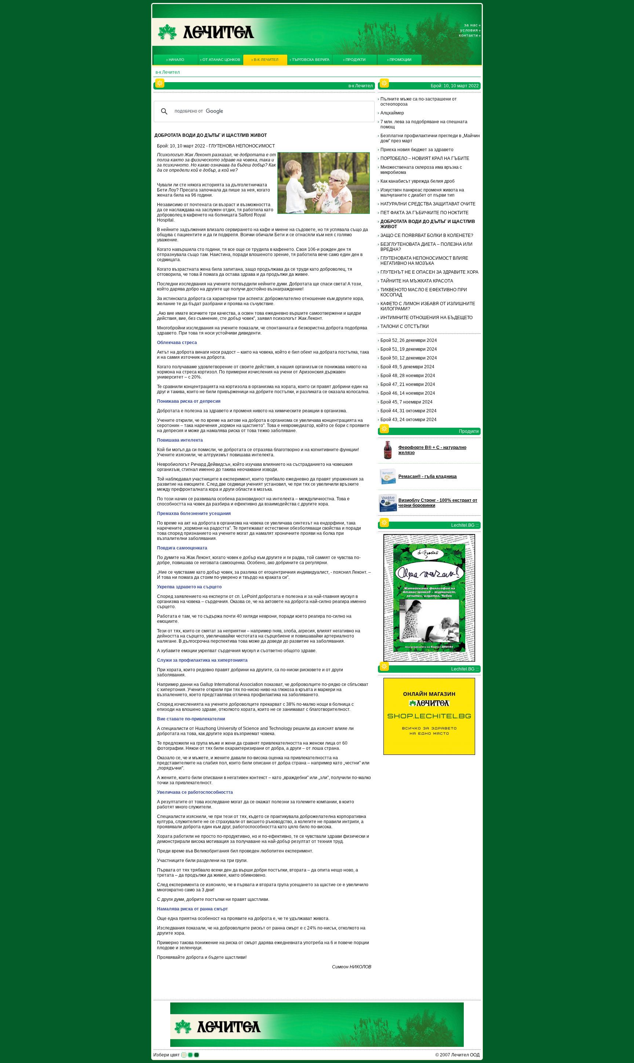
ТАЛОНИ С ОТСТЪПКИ (404, 326)
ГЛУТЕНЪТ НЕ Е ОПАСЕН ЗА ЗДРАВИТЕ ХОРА (429, 272)
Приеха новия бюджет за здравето (416, 149)
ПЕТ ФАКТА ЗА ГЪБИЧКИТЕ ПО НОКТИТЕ (424, 212)
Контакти (468, 35)
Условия (469, 30)
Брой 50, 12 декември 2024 (408, 358)
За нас (471, 25)
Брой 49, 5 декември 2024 (407, 366)
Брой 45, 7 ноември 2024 (406, 402)
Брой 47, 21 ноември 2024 (407, 384)
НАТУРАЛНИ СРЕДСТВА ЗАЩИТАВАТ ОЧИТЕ (428, 204)
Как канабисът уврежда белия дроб (417, 181)
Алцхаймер (392, 113)
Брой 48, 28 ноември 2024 (407, 375)
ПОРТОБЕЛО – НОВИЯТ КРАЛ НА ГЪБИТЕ (424, 158)
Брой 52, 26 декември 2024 (408, 340)
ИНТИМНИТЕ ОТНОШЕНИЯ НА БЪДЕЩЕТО (426, 317)
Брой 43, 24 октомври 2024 (408, 419)
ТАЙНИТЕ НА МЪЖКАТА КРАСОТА (416, 281)
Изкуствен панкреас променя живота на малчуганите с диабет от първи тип (422, 192)
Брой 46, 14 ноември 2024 (407, 393)
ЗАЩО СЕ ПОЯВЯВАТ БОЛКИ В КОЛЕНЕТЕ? (426, 235)
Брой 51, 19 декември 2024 (408, 349)
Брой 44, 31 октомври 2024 (408, 410)
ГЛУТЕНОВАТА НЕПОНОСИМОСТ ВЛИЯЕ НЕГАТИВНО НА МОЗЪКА (424, 261)
